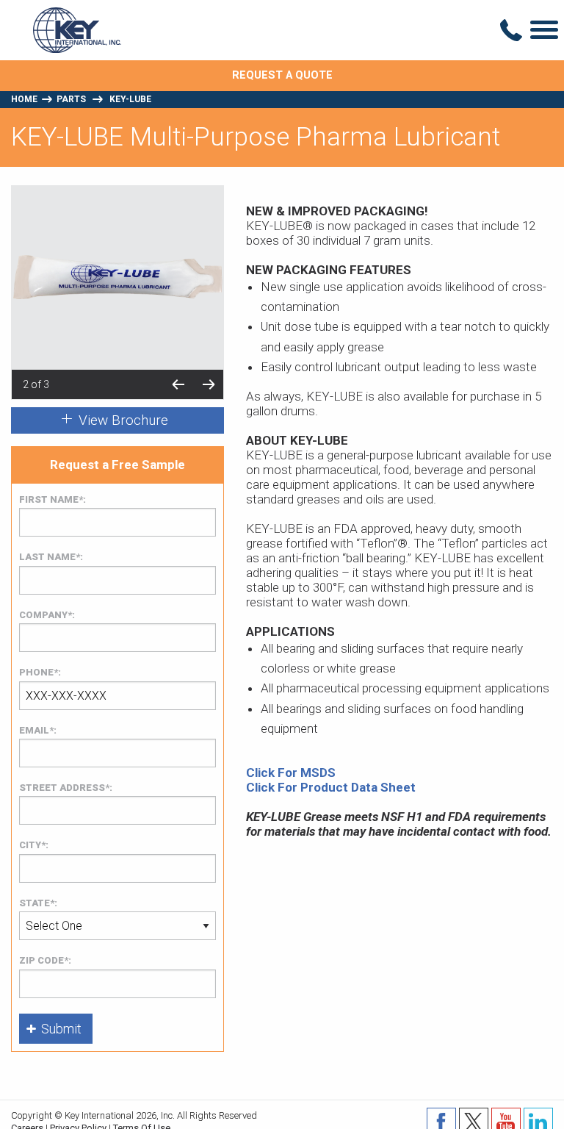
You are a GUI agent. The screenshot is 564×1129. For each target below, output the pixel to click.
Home (24, 99)
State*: (38, 902)
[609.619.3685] (511, 30)
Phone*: (40, 672)
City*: (33, 844)
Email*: (38, 730)
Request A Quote (282, 75)
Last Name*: (51, 556)
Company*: (47, 614)
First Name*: (52, 499)
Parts (71, 99)
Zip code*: (45, 960)
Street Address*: (65, 787)
